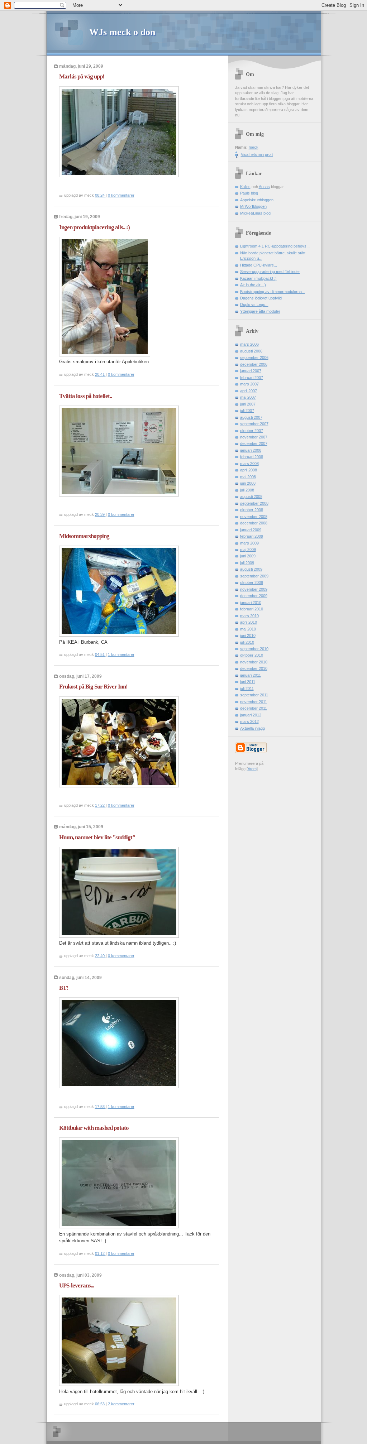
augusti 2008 (251, 496)
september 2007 (254, 424)
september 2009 (254, 576)
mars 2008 (249, 463)
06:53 (100, 1404)
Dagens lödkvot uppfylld (261, 298)
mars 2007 (249, 384)
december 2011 (253, 708)
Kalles (245, 186)
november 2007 (253, 437)
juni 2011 (247, 682)
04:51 (100, 654)
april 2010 (248, 622)
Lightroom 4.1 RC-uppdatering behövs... (275, 246)
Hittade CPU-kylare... (258, 265)
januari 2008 (250, 450)
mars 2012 (249, 721)
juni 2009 (248, 556)
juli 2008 (247, 490)
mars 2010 (249, 616)
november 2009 (253, 589)
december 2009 (253, 596)
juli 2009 (247, 563)
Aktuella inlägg (252, 728)
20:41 (100, 374)
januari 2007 (250, 371)
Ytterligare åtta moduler (260, 311)
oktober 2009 (251, 582)
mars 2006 (249, 344)
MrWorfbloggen (253, 206)
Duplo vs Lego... (254, 304)
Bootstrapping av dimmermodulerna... (272, 291)
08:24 (100, 195)
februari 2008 (251, 457)
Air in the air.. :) (253, 285)
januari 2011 (250, 675)
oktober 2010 (251, 655)
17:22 (100, 805)
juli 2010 (247, 642)
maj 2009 (248, 549)
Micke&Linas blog (255, 213)
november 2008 (253, 516)
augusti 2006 (251, 351)
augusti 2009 (251, 569)
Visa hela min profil (257, 154)
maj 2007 (248, 397)
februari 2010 (251, 609)
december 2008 (253, 523)
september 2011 (254, 695)
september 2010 (254, 649)
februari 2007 (251, 377)
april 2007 (248, 391)
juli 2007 (247, 410)
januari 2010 (250, 602)
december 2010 (253, 668)
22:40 (100, 956)
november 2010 (253, 662)
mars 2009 (249, 543)
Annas (264, 186)
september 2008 (254, 503)
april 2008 (248, 470)
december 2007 (253, 443)
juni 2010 (248, 635)
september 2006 (254, 357)
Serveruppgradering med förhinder (270, 271)
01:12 (100, 1253)
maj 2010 (248, 629)
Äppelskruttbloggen (256, 200)
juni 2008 (248, 483)
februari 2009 (251, 536)
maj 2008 (248, 477)
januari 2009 (250, 530)
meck (253, 147)
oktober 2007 (251, 430)
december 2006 (253, 364)
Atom (252, 769)
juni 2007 (248, 404)
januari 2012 (250, 715)
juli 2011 (247, 688)
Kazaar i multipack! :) (258, 278)
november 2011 (253, 702)
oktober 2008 (251, 510)
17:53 (100, 1106)
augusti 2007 (251, 417)
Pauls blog (249, 193)
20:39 (100, 514)
